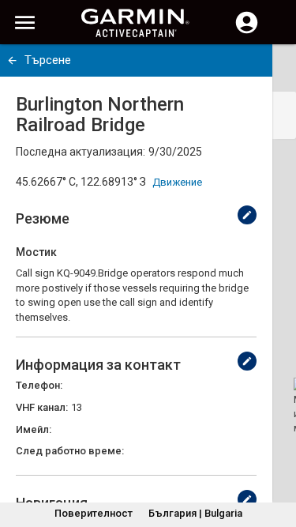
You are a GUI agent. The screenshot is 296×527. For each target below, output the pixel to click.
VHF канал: (42, 407)
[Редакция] (247, 214)
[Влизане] (247, 31)
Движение (177, 182)
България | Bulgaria (195, 513)
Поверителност (93, 513)
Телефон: (39, 385)
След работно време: (70, 451)
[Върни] (12, 60)
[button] (276, 455)
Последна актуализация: (80, 151)
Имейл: (33, 429)
